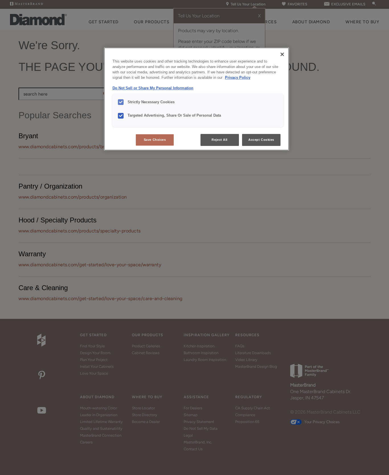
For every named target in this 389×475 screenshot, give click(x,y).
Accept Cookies (261, 139)
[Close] (282, 54)
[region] (196, 99)
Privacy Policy (237, 78)
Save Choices (155, 139)
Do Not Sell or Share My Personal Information (152, 88)
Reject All (220, 139)
